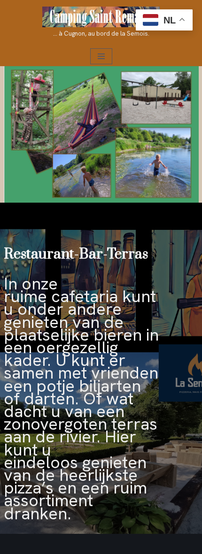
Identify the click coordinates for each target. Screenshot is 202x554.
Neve (15, 544)
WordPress (126, 544)
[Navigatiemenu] (101, 56)
